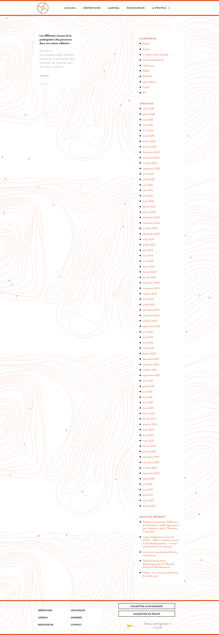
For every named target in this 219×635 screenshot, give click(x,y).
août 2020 (148, 430)
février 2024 (149, 272)
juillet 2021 (148, 386)
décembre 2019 (151, 457)
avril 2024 (148, 261)
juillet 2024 (149, 245)
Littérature (148, 65)
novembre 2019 (151, 462)
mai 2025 (148, 190)
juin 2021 (147, 391)
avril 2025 (148, 196)
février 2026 (149, 141)
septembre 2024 (151, 234)
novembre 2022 (151, 315)
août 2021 (148, 381)
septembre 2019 (151, 473)
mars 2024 (148, 266)
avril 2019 (148, 495)
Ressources (136, 8)
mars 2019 (148, 500)
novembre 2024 (151, 223)
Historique (78, 610)
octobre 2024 (150, 228)
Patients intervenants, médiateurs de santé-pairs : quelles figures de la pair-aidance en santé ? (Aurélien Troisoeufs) (161, 526)
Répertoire (45, 610)
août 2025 (148, 174)
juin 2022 (148, 332)
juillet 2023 (149, 304)
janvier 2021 (149, 419)
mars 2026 (148, 136)
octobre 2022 (150, 321)
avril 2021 (148, 402)
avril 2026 (148, 130)
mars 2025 (148, 201)
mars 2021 (148, 408)
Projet (146, 87)
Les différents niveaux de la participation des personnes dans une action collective (55, 39)
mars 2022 (148, 348)
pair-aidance (149, 82)
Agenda (113, 8)
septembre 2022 (151, 326)
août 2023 (148, 299)
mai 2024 (148, 255)
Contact (76, 625)
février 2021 (149, 413)
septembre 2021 (151, 375)
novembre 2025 (151, 158)
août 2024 (148, 239)
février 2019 (149, 506)
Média (146, 71)
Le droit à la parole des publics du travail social (160, 553)
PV (144, 93)
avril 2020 (148, 435)
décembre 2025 (151, 152)
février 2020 (149, 446)
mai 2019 (148, 489)
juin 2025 (148, 185)
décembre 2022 (151, 310)
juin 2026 (148, 119)
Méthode (147, 76)
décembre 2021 (151, 359)
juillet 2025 (149, 179)
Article (146, 43)
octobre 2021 (150, 370)
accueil (70, 8)
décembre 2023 (151, 283)
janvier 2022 (149, 353)
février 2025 (149, 206)
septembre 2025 (151, 168)
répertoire (92, 8)
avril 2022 (148, 343)
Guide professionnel (153, 60)
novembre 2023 (151, 288)
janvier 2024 (149, 277)
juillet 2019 (148, 479)
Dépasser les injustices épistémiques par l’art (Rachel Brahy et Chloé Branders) (158, 564)
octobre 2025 (150, 163)
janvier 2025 (149, 212)
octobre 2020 (150, 424)
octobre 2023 (150, 294)
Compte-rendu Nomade (155, 54)
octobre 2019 (150, 468)
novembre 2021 (151, 364)
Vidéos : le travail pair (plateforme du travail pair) (160, 574)
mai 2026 (148, 125)
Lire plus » (44, 76)
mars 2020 (148, 441)
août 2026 (148, 108)
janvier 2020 (149, 451)
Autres (146, 49)
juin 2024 (148, 250)
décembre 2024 (151, 217)
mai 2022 (148, 337)
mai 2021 (147, 397)
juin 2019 (148, 484)
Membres (76, 617)
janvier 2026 (149, 147)
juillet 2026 (149, 114)
